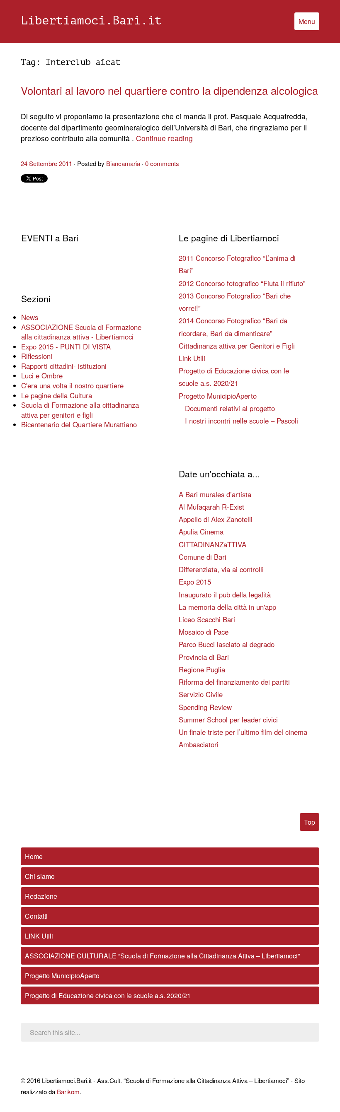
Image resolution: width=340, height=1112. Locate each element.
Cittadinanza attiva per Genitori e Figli (237, 346)
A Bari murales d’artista (215, 494)
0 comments (162, 163)
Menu (307, 21)
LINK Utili (39, 936)
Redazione (41, 896)
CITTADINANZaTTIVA (212, 544)
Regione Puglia (202, 669)
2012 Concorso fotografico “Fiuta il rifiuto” (242, 283)
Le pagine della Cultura (56, 395)
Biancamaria (123, 163)
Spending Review (205, 707)
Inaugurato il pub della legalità (225, 594)
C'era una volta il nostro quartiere (72, 385)
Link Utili (192, 358)
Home (34, 856)
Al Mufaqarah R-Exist (211, 507)
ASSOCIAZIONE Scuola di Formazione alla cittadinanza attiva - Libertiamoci (81, 332)
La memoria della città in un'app (227, 607)
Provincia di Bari (204, 657)
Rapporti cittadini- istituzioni (64, 366)
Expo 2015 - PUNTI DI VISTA (66, 346)
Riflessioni (36, 356)
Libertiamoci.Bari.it (91, 20)
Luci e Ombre (42, 375)
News (29, 317)
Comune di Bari (202, 557)
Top (309, 822)
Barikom (68, 1091)
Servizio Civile (201, 694)
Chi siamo (40, 876)
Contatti (36, 916)
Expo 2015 (195, 582)
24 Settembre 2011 (46, 163)
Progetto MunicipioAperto (218, 396)
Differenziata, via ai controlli (221, 569)
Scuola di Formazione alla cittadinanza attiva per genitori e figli (80, 410)
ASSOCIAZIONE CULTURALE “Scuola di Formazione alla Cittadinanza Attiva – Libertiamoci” (162, 955)
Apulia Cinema (201, 532)
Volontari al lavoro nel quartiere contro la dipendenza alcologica (169, 90)
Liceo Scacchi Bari (207, 619)
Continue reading (164, 138)
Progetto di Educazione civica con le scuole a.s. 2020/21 (108, 995)
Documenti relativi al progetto (230, 408)
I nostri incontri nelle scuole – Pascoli (241, 421)
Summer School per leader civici (228, 719)
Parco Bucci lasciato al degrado (226, 644)
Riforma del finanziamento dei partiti (234, 682)
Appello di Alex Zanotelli (216, 519)
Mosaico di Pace (203, 632)
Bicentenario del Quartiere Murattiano (79, 424)
